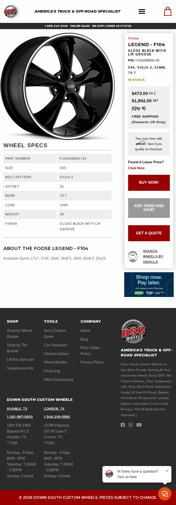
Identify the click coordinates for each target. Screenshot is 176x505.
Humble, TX (17, 409)
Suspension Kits (20, 368)
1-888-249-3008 (56, 26)
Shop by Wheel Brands (19, 334)
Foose (133, 38)
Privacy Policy (92, 362)
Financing (52, 371)
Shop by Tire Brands (17, 348)
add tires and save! (149, 208)
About (85, 331)
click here (136, 168)
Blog (84, 339)
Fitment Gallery (56, 354)
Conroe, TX (54, 409)
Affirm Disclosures (58, 380)
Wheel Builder (55, 362)
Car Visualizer (55, 345)
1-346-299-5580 (57, 417)
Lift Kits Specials (20, 359)
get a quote (149, 233)
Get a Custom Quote (55, 334)
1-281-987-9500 (20, 417)
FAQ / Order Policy (90, 351)
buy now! (149, 182)
